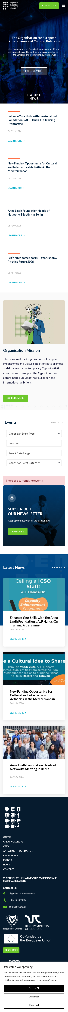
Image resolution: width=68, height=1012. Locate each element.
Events (7, 860)
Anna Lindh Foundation (18, 850)
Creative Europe (13, 841)
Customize (34, 996)
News (6, 864)
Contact (9, 869)
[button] (4, 55)
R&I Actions (10, 855)
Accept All (34, 988)
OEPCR (7, 837)
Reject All (34, 1005)
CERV (6, 846)
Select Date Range (19, 453)
